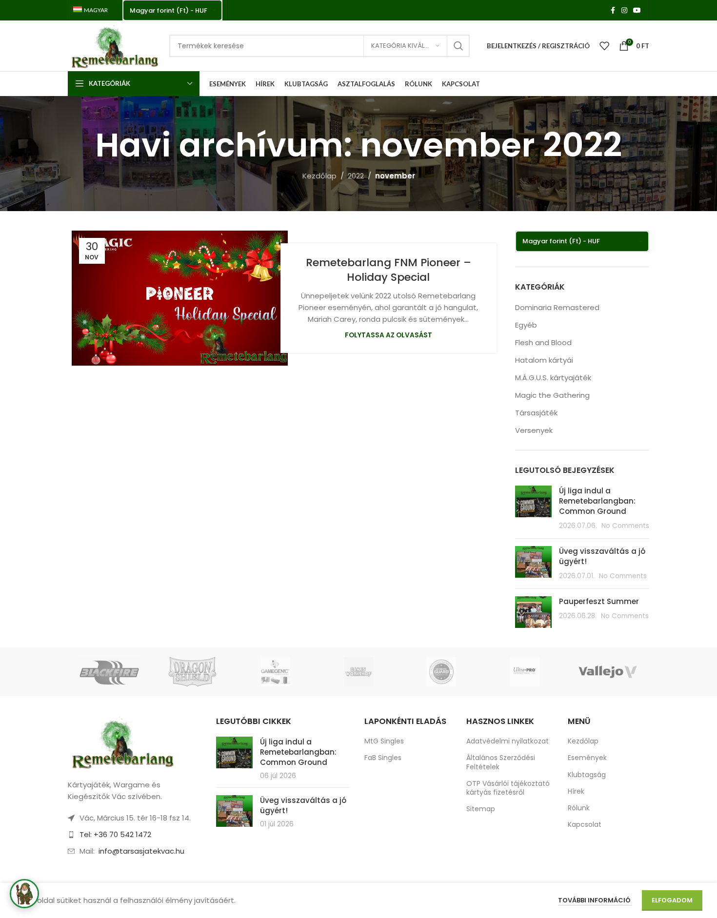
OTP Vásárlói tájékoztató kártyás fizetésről (508, 788)
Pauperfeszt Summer (599, 601)
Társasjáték (536, 413)
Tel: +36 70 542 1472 (115, 834)
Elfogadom (672, 900)
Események (587, 757)
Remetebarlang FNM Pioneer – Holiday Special (388, 270)
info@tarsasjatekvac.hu (141, 851)
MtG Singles (384, 741)
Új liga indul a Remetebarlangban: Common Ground (597, 501)
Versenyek (534, 430)
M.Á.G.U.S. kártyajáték (553, 377)
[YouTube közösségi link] (637, 10)
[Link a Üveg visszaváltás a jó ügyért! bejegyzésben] (234, 811)
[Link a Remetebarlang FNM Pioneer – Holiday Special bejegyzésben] (180, 298)
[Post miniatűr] (533, 508)
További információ (595, 900)
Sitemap (480, 809)
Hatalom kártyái (544, 360)
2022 (356, 176)
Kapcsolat (584, 824)
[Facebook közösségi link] (612, 10)
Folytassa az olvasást (388, 335)
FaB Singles (382, 757)
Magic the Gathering (552, 395)
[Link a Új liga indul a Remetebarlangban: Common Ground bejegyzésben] (234, 752)
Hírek (576, 791)
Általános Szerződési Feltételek (500, 762)
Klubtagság (587, 775)
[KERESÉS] (458, 46)
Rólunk (579, 808)
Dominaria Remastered (557, 307)
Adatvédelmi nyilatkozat (507, 741)
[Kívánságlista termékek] (604, 46)
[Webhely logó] (113, 45)
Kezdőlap (319, 176)
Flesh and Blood (543, 342)
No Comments (625, 525)
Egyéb (526, 325)
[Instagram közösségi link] (624, 10)
